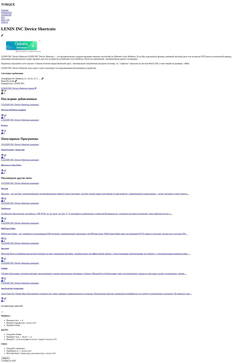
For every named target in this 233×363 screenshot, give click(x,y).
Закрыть (5, 358)
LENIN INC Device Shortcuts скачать (18, 88)
